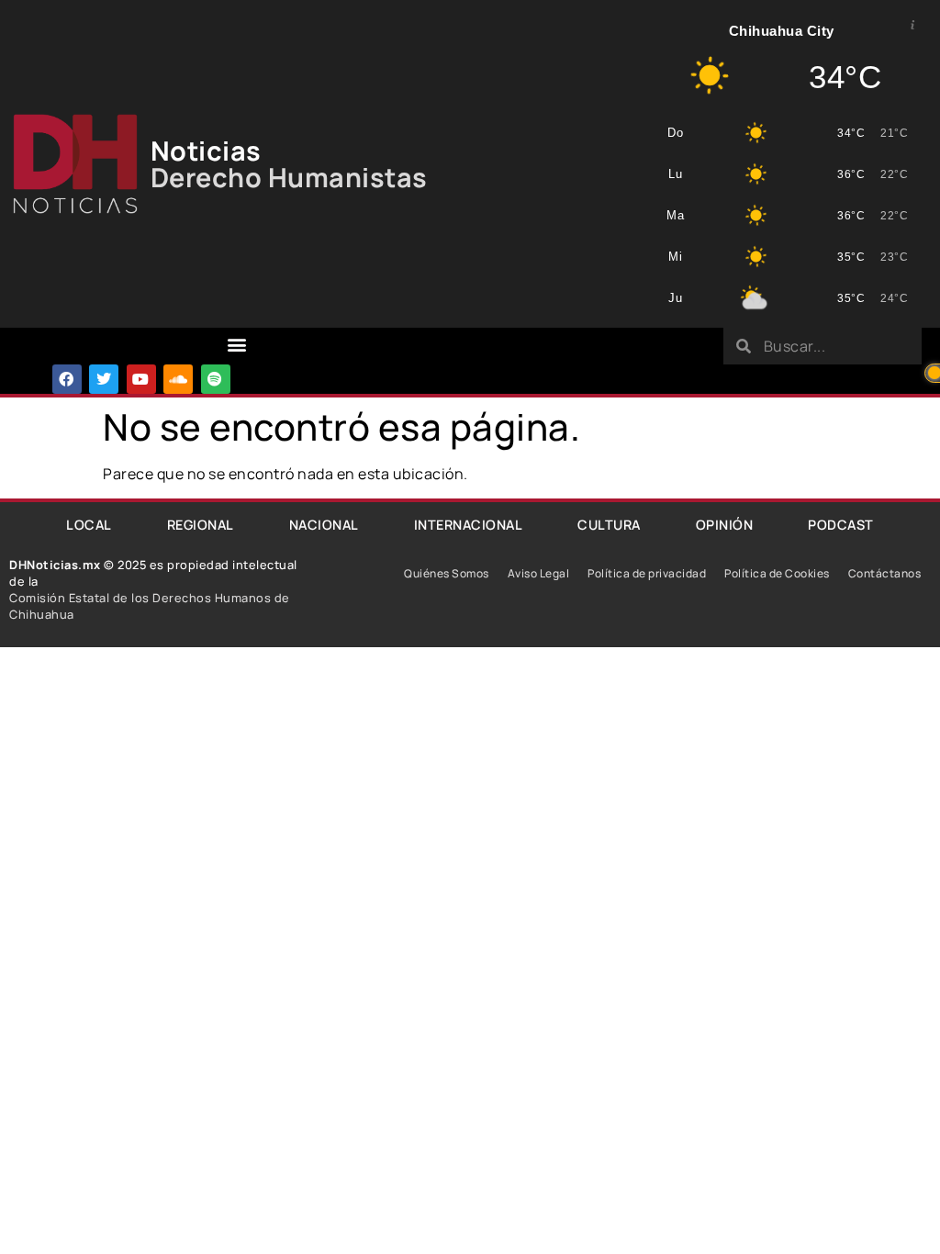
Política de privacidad (647, 573)
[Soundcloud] (178, 379)
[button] (236, 345)
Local (89, 524)
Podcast (841, 524)
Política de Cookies (777, 573)
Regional (200, 524)
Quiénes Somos (446, 573)
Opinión (725, 524)
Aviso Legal (539, 573)
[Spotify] (215, 379)
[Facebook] (67, 379)
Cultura (609, 524)
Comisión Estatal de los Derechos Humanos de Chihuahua (149, 605)
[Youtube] (141, 379)
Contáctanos (885, 573)
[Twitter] (103, 379)
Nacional (324, 524)
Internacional (468, 524)
